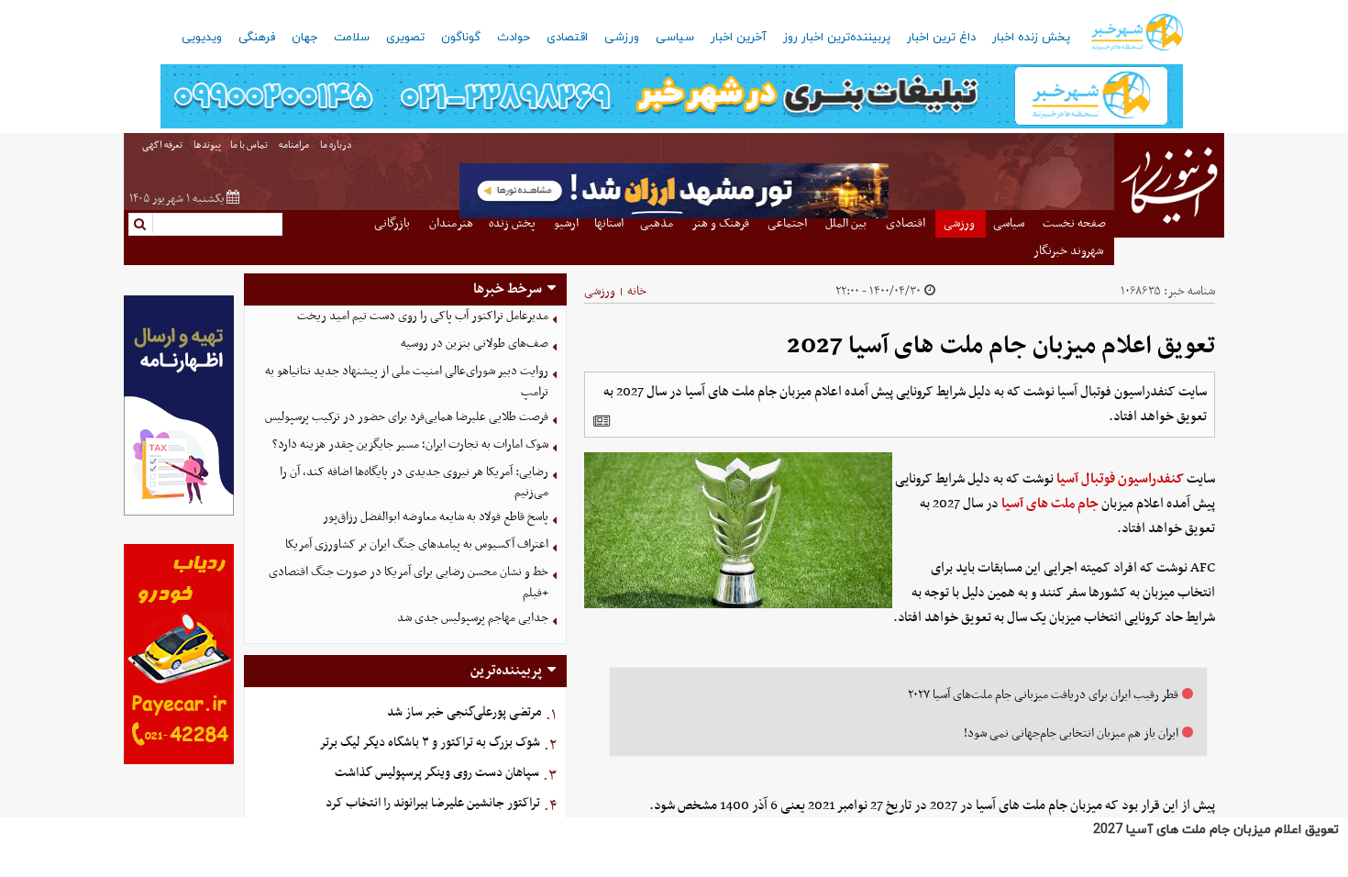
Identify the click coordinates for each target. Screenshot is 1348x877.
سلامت (352, 37)
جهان (304, 37)
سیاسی (675, 37)
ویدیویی (202, 37)
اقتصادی (567, 37)
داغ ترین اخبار (941, 37)
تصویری (405, 37)
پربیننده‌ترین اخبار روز (836, 37)
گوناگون (461, 37)
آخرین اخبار (739, 37)
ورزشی (621, 37)
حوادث (513, 37)
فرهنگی (256, 37)
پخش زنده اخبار (1031, 37)
